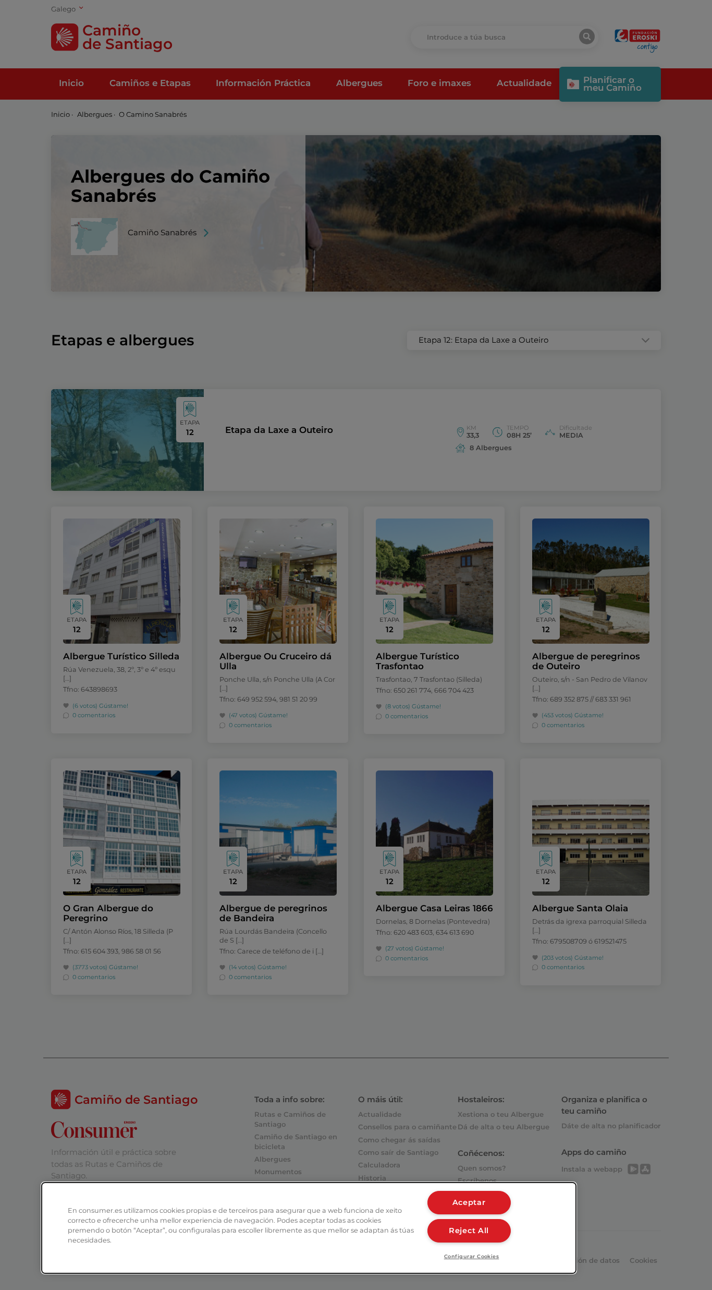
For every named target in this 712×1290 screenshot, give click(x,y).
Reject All (469, 1230)
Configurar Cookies (471, 1256)
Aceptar (469, 1202)
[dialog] (309, 1228)
